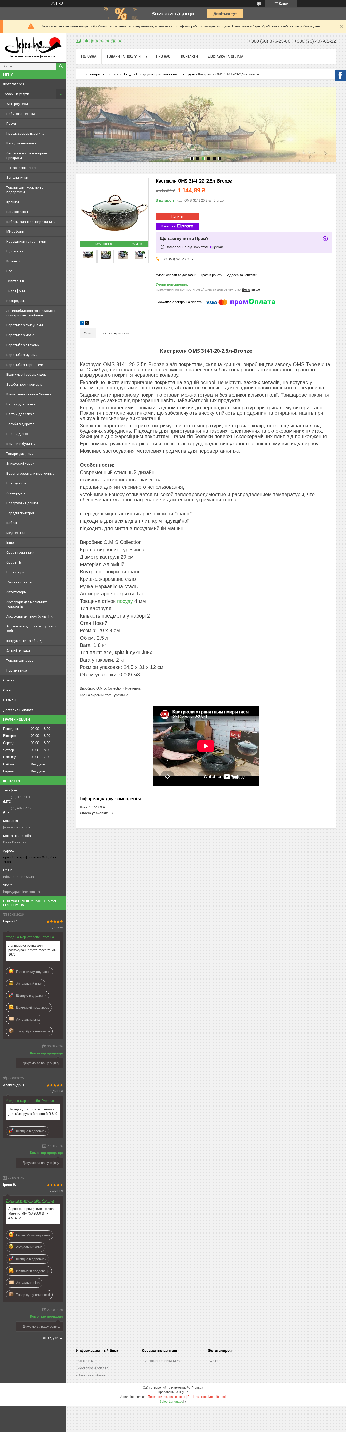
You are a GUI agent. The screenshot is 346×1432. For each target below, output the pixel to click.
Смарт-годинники (20, 552)
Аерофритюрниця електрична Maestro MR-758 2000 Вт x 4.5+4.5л (31, 1213)
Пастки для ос (17, 433)
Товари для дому (19, 453)
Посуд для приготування (156, 74)
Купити (177, 216)
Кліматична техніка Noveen (28, 394)
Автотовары (16, 592)
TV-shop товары (19, 582)
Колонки (13, 261)
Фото (214, 1360)
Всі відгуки (50, 1337)
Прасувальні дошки (22, 503)
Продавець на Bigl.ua (173, 1392)
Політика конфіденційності (206, 1397)
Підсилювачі (16, 251)
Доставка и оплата (18, 710)
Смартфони (15, 290)
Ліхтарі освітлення (21, 167)
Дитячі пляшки (18, 650)
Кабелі (11, 522)
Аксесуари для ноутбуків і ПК (29, 616)
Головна (88, 56)
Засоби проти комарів (24, 384)
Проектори (15, 572)
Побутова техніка (20, 113)
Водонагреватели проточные (30, 473)
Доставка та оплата (225, 56)
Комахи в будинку (20, 443)
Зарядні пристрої (20, 513)
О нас (7, 690)
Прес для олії (16, 483)
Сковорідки (15, 493)
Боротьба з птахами (23, 344)
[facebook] (82, 324)
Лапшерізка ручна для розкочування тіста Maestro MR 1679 (32, 950)
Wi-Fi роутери (17, 103)
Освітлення (15, 281)
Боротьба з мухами (22, 354)
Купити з (168, 226)
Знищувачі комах (20, 463)
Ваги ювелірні (17, 211)
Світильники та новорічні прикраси (27, 155)
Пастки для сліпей (20, 404)
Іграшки (12, 202)
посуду (125, 601)
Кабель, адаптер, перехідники (31, 221)
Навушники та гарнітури (26, 241)
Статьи (9, 680)
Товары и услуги (16, 94)
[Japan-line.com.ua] (33, 45)
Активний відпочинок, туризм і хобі (31, 628)
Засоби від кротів (20, 424)
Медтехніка (15, 532)
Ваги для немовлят (21, 143)
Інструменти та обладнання (28, 640)
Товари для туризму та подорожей (24, 189)
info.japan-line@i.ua (18, 876)
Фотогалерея (14, 84)
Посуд (11, 123)
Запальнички (17, 177)
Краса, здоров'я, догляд (25, 133)
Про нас (163, 56)
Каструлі (188, 74)
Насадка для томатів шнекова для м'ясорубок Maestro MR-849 (32, 1111)
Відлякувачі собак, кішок (26, 374)
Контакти (189, 56)
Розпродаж (15, 300)
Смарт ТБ (13, 562)
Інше (10, 542)
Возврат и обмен (91, 1375)
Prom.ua (197, 1387)
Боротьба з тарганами (24, 364)
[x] (87, 324)
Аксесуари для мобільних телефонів (26, 604)
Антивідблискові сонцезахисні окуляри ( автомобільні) (30, 312)
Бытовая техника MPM (162, 1360)
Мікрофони (15, 231)
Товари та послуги (124, 56)
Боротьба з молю (20, 335)
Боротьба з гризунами (24, 325)
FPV (9, 271)
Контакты (86, 1360)
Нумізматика (16, 670)
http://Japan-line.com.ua (21, 891)
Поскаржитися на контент (166, 1397)
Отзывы (9, 700)
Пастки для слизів (20, 414)
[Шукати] (61, 66)
